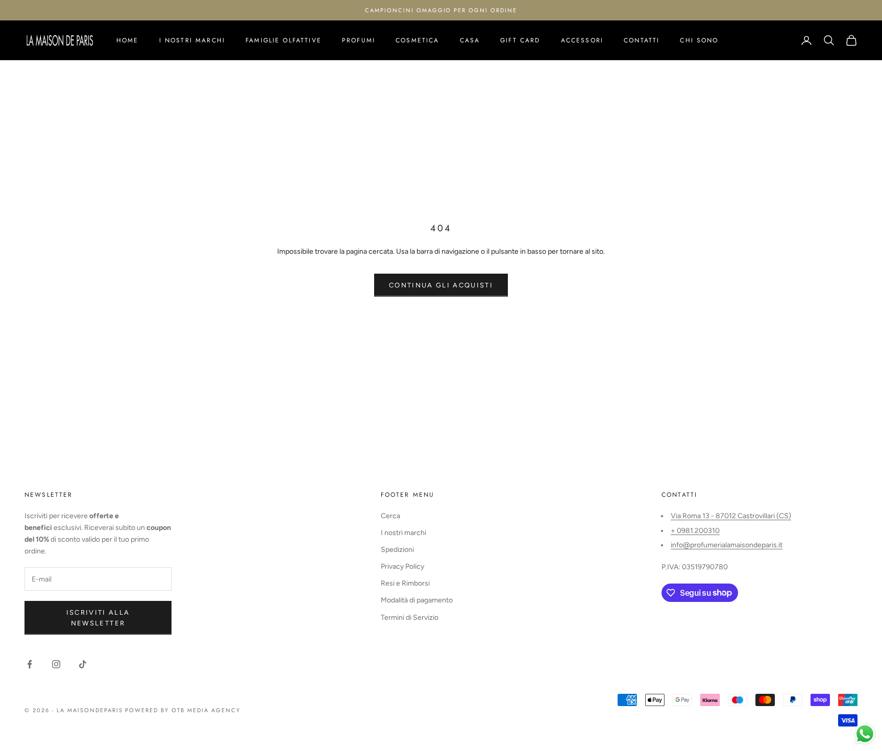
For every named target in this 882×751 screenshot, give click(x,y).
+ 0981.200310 (695, 530)
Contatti (641, 40)
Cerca (390, 516)
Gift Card (520, 40)
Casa (470, 40)
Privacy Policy (402, 566)
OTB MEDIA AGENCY (206, 710)
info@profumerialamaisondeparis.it (726, 545)
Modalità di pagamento (417, 600)
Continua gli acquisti (441, 285)
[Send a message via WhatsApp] (865, 734)
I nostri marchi (192, 40)
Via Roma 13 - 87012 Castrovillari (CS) (731, 516)
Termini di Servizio (409, 617)
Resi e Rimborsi (405, 583)
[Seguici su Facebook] (29, 664)
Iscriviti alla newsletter (98, 618)
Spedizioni (397, 549)
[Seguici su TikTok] (83, 664)
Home (127, 40)
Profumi (358, 40)
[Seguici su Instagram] (56, 664)
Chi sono (699, 40)
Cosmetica (417, 40)
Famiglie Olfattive (284, 40)
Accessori (582, 40)
